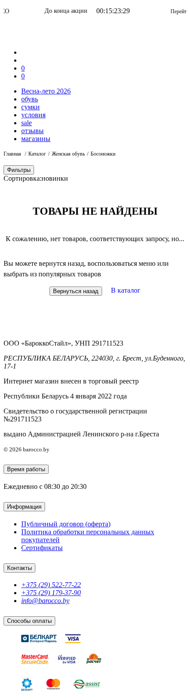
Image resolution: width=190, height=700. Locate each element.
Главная (13, 154)
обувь (29, 99)
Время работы (26, 469)
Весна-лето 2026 (46, 91)
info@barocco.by (45, 600)
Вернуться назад (76, 291)
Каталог (37, 154)
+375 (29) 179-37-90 (51, 592)
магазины (35, 138)
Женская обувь (68, 154)
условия (33, 115)
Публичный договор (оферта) (65, 524)
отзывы (32, 130)
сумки (30, 107)
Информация (24, 506)
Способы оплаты (29, 621)
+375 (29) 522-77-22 (51, 584)
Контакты (19, 568)
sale (26, 123)
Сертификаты (42, 547)
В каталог (126, 290)
